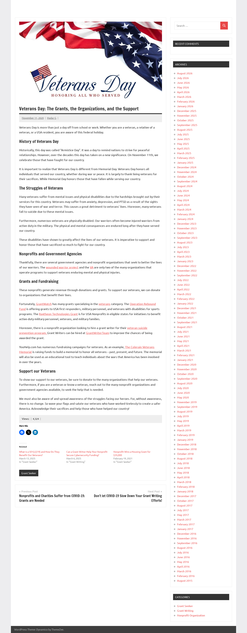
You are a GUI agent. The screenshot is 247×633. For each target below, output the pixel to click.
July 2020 (183, 388)
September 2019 (187, 406)
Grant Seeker (28, 473)
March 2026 (184, 96)
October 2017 (185, 500)
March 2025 (184, 153)
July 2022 (183, 280)
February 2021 (186, 355)
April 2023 (183, 251)
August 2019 (184, 411)
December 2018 (186, 444)
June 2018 (183, 467)
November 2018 (187, 449)
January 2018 (185, 491)
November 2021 (187, 312)
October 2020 (185, 373)
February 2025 (186, 157)
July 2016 (183, 552)
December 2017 (186, 496)
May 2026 (183, 87)
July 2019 (183, 416)
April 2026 (183, 92)
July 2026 (183, 78)
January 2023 (185, 261)
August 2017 (184, 505)
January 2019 (185, 439)
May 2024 (183, 200)
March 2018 (184, 482)
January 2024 (185, 218)
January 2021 (185, 359)
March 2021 (184, 350)
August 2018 (184, 458)
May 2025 (183, 143)
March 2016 (184, 571)
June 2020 (183, 392)
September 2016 (187, 543)
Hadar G (51, 117)
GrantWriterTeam (97, 333)
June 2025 (183, 139)
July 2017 (183, 510)
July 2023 (183, 247)
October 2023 (185, 233)
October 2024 (185, 176)
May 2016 (183, 561)
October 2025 (185, 120)
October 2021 (185, 317)
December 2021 (186, 308)
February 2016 (186, 575)
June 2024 (183, 195)
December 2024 (186, 167)
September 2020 (187, 378)
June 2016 (183, 557)
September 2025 (187, 124)
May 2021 (183, 341)
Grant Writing (185, 610)
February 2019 (186, 435)
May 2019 (183, 420)
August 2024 (184, 186)
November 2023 (187, 228)
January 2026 (185, 106)
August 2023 (184, 242)
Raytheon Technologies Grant (58, 314)
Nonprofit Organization (191, 615)
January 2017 (185, 528)
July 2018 (183, 463)
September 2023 (187, 237)
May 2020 (183, 397)
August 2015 (184, 580)
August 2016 (184, 547)
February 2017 (186, 524)
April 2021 (183, 345)
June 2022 (183, 284)
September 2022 (187, 275)
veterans (104, 304)
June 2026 (183, 82)
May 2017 (183, 514)
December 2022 (186, 265)
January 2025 (185, 162)
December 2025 (186, 110)
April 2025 (183, 148)
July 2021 (183, 331)
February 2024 (186, 214)
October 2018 (185, 453)
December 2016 (186, 533)
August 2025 (184, 129)
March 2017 (184, 519)
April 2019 (183, 425)
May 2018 (183, 472)
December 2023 (186, 223)
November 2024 (187, 171)
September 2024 (187, 181)
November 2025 (187, 115)
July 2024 (183, 190)
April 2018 (183, 477)
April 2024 (183, 204)
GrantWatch (44, 304)
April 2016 (183, 566)
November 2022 (187, 270)
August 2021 (184, 326)
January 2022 (185, 303)
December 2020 (186, 364)
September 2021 (187, 322)
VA (91, 267)
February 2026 (186, 101)
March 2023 (184, 256)
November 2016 (187, 538)
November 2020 (187, 369)
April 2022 (183, 289)
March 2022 (184, 294)
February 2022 (186, 298)
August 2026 (184, 73)
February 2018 (186, 486)
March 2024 (184, 209)
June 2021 (183, 336)
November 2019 (187, 402)
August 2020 (184, 383)
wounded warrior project (62, 267)
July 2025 (183, 134)
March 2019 (184, 430)
